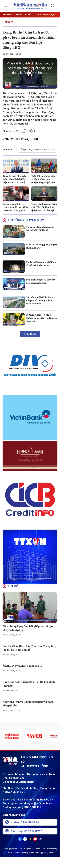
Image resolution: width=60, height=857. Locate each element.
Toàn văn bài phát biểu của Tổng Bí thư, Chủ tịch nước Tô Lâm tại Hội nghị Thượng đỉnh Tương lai (44, 210)
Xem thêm (30, 334)
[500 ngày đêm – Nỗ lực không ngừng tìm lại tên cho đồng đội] (14, 319)
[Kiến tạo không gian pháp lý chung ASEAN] (14, 249)
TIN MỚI (7, 14)
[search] (54, 6)
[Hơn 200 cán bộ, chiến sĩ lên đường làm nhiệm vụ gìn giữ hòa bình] (44, 166)
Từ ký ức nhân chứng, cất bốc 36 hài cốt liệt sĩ (40, 228)
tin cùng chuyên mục (26, 220)
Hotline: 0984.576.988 (25, 822)
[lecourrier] (34, 736)
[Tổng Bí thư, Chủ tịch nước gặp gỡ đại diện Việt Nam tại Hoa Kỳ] (16, 166)
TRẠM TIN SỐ (23, 14)
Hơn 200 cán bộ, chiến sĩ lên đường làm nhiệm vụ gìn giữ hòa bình (43, 180)
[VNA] (20, 839)
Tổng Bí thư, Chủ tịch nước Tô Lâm (37, 149)
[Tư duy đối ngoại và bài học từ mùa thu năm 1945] (14, 266)
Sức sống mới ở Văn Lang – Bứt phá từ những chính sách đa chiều (40, 300)
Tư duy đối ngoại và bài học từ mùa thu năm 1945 (41, 263)
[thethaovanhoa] (12, 736)
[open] (6, 6)
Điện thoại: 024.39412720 (26, 831)
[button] (28, 581)
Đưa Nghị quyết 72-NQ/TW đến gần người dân (41, 281)
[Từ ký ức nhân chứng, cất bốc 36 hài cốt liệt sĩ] (14, 231)
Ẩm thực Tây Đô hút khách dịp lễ (22, 666)
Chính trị (8, 22)
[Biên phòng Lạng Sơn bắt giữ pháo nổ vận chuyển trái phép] (30, 607)
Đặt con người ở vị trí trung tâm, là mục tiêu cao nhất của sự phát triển (15, 208)
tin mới (13, 586)
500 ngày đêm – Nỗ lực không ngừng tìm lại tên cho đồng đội (41, 318)
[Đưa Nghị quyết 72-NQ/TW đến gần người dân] (14, 284)
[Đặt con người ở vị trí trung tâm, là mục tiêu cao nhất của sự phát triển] (16, 193)
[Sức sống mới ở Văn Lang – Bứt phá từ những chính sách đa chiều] (14, 302)
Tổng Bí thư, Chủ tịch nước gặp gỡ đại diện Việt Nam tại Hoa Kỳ (14, 179)
